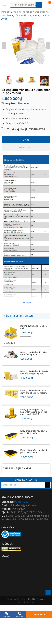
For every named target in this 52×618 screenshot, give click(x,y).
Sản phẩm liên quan (18, 316)
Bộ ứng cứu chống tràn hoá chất (33, 327)
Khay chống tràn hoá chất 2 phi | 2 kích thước (33, 432)
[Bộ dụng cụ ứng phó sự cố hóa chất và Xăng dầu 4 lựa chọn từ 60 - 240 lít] (11, 413)
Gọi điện (19, 616)
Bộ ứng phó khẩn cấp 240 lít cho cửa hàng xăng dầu (34, 372)
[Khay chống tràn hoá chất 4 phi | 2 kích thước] (11, 453)
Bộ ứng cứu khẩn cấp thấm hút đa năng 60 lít (33, 353)
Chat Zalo (6, 616)
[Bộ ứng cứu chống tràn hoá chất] (11, 332)
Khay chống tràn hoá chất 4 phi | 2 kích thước (33, 451)
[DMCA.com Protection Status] (11, 548)
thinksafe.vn (18, 508)
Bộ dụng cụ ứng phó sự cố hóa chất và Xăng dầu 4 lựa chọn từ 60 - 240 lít (33, 411)
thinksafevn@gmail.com (22, 505)
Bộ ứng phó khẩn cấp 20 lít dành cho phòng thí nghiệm (33, 391)
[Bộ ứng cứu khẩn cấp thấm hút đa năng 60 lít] (11, 354)
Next (48, 45)
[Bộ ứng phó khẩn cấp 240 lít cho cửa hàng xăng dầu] (11, 376)
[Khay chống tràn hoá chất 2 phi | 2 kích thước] (11, 435)
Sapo (32, 602)
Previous (4, 45)
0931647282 (36, 129)
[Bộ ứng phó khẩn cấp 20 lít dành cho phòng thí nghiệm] (11, 393)
